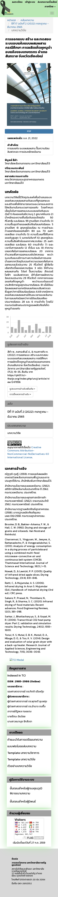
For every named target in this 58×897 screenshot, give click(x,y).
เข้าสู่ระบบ (30, 2)
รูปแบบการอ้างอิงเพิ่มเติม (22, 389)
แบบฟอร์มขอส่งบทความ (21, 746)
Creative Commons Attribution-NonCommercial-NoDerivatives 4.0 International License (28, 452)
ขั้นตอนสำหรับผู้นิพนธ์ (23, 801)
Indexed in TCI (16, 675)
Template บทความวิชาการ (23, 753)
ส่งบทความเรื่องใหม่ (47, 2)
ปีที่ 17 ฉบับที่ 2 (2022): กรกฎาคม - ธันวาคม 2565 (28, 25)
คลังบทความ (27, 20)
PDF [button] (29, 131)
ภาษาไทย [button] (49, 6)
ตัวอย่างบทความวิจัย (19, 766)
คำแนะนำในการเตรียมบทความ (25, 739)
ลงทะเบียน (17, 2)
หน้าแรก (11, 20)
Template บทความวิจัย (21, 759)
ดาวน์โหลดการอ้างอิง (20, 394)
